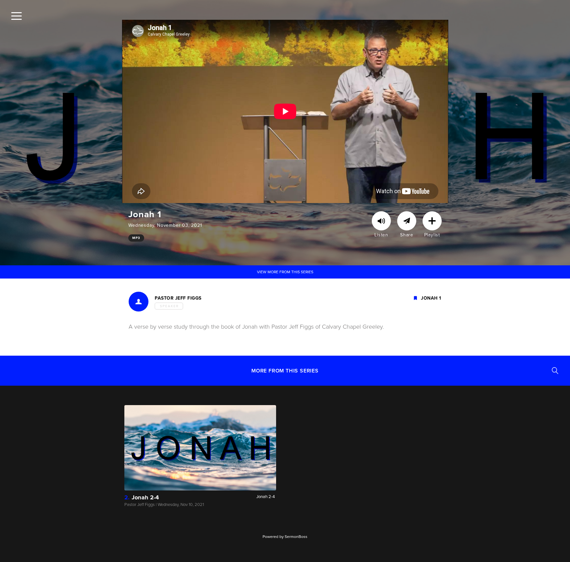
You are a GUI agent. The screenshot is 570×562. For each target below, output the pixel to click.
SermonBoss (296, 536)
